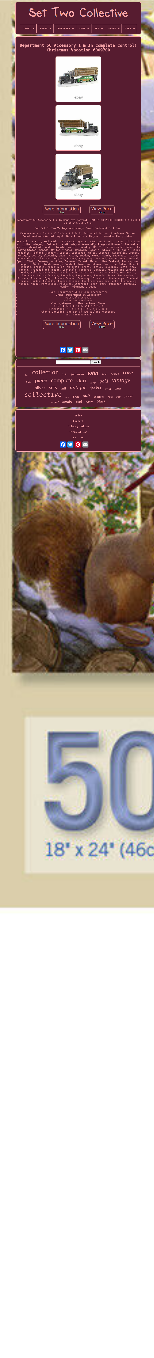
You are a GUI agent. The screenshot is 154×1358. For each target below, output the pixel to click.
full (63, 388)
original (55, 402)
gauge (93, 382)
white (26, 375)
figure (89, 401)
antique (78, 387)
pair (118, 396)
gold (104, 380)
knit (65, 374)
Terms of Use (78, 432)
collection (45, 372)
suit (86, 395)
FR (82, 437)
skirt (81, 380)
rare (128, 372)
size (28, 381)
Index (78, 415)
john (93, 373)
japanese (77, 374)
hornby (67, 401)
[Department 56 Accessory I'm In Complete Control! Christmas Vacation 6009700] (78, 79)
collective (43, 394)
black (101, 401)
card (79, 401)
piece (41, 380)
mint (110, 396)
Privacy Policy (78, 426)
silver (40, 388)
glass (118, 388)
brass (76, 396)
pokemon (99, 396)
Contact (78, 421)
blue (104, 374)
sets (53, 387)
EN (74, 437)
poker (129, 396)
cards (67, 397)
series (115, 374)
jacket (95, 388)
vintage (121, 379)
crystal (108, 389)
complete (62, 380)
